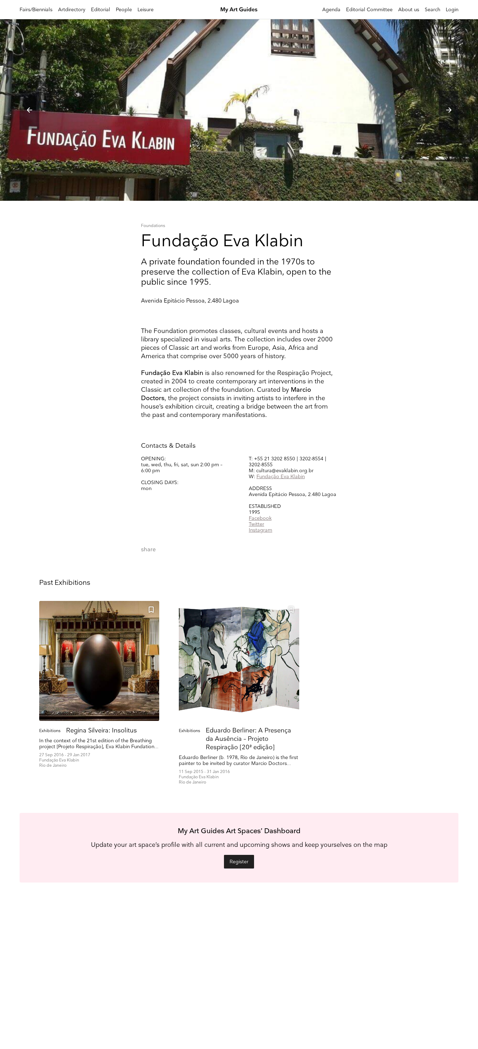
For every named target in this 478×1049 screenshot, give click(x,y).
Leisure (146, 10)
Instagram (260, 530)
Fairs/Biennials (36, 10)
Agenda (331, 10)
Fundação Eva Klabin (280, 477)
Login (452, 10)
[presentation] (29, 110)
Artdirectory (71, 10)
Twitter (256, 524)
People (124, 10)
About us (408, 10)
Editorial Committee (369, 10)
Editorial (100, 10)
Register (239, 862)
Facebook (260, 518)
